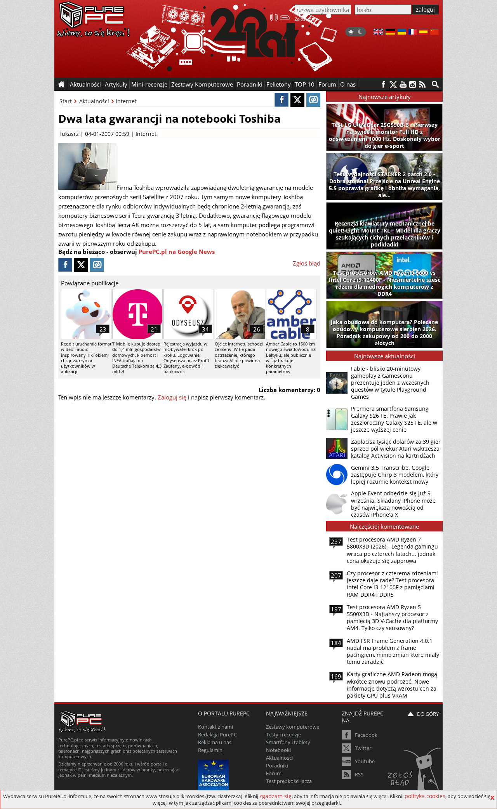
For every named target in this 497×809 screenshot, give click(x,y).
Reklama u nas (214, 742)
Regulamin (210, 750)
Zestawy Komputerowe (202, 84)
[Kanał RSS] (422, 84)
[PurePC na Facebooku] (383, 84)
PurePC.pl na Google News (177, 251)
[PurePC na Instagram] (412, 84)
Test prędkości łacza (289, 781)
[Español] (423, 32)
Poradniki (249, 84)
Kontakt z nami (215, 726)
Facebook (366, 734)
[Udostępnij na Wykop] (313, 100)
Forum (327, 84)
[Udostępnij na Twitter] (297, 100)
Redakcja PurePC (217, 734)
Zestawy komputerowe (292, 726)
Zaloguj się (172, 397)
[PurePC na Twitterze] (393, 84)
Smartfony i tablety (288, 742)
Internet (126, 101)
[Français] (412, 32)
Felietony (278, 84)
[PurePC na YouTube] (403, 84)
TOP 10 (305, 84)
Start (65, 101)
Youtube (365, 761)
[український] (401, 32)
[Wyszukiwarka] (435, 84)
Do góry (428, 713)
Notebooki (278, 750)
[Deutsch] (390, 32)
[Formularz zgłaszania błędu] (415, 772)
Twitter (363, 748)
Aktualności (94, 101)
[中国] (434, 32)
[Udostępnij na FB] (281, 100)
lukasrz (69, 133)
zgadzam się (275, 796)
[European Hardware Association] (214, 774)
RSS (359, 774)
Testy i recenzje (283, 734)
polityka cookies (425, 796)
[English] (378, 32)
